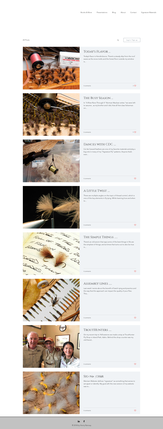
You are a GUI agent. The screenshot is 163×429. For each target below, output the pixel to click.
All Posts (26, 40)
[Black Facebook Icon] (84, 421)
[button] (118, 40)
